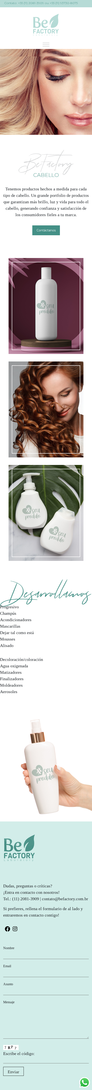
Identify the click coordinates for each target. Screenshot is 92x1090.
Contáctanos (46, 230)
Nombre (8, 948)
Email (7, 966)
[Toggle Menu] (46, 45)
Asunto (8, 984)
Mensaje (9, 1002)
